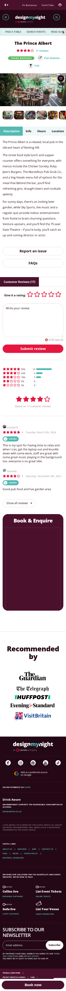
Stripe (27, 787)
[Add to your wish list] (61, 78)
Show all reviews (17, 503)
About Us (7, 849)
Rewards (22, 849)
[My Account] (60, 5)
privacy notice (31, 956)
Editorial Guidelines (13, 858)
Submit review (33, 348)
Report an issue (33, 251)
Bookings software (13, 896)
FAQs (33, 263)
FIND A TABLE (13, 31)
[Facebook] (8, 762)
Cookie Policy (31, 853)
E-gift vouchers (11, 914)
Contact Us (47, 849)
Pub (36, 65)
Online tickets (43, 896)
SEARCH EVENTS (36, 31)
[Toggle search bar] (56, 17)
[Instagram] (20, 762)
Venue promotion (45, 914)
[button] (32, 50)
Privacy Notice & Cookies (14, 977)
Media (15, 853)
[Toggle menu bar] (6, 17)
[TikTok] (58, 762)
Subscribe (54, 945)
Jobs (34, 849)
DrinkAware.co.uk (12, 811)
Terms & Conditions (12, 973)
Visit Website (52, 58)
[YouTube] (45, 762)
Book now (33, 984)
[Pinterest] (33, 762)
